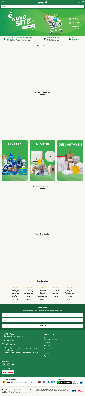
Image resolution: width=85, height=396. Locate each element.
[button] (41, 33)
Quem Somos (47, 337)
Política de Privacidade (50, 339)
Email (4, 320)
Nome (5, 315)
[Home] (42, 2)
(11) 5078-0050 (9, 335)
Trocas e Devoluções (50, 350)
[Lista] (3, 2)
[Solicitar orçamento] (79, 2)
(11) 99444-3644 (9, 340)
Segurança (47, 342)
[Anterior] (4, 22)
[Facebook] (3, 364)
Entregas (46, 353)
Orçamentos (47, 356)
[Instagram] (8, 364)
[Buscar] (82, 6)
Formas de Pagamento (50, 348)
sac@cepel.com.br (11, 344)
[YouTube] (13, 364)
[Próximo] (81, 22)
